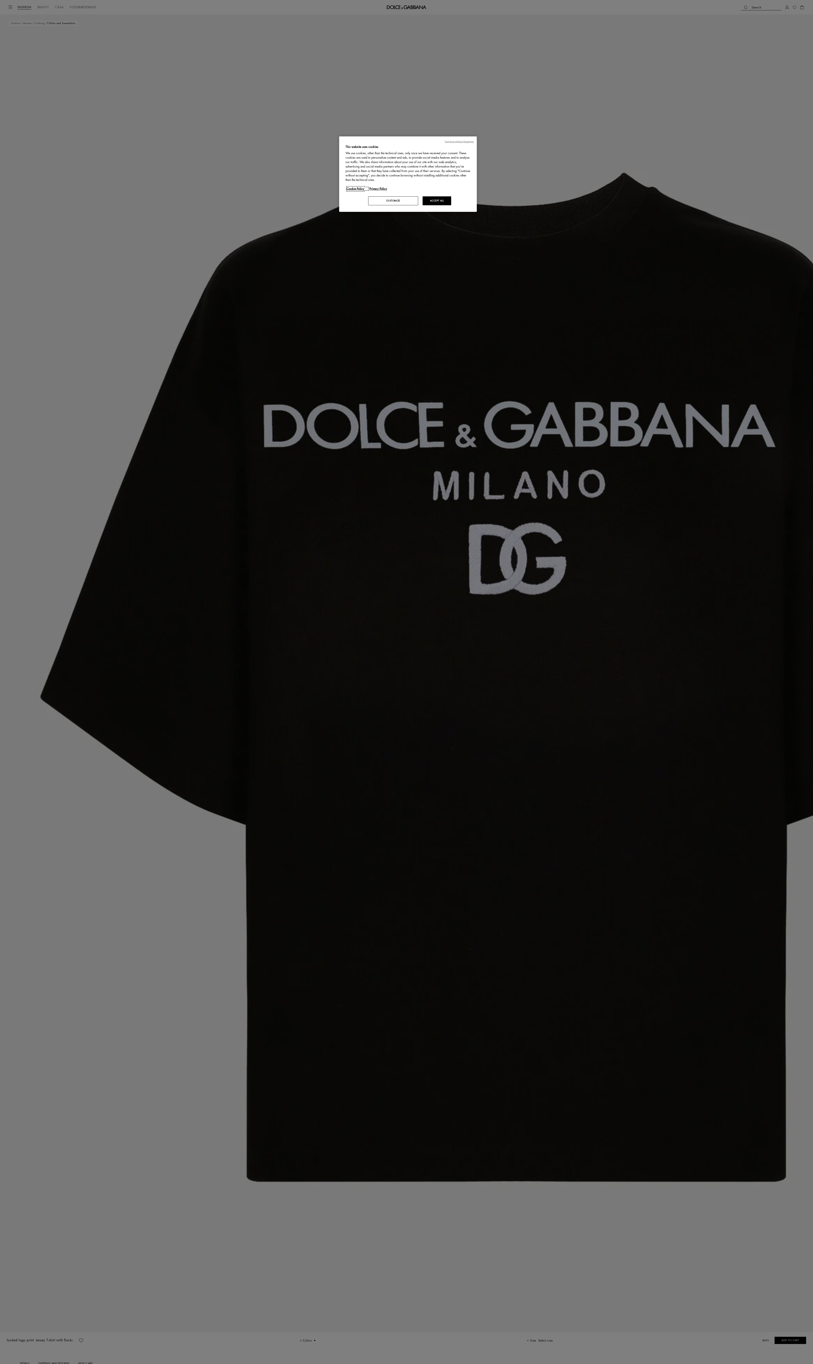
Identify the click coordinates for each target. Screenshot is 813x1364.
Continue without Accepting (459, 141)
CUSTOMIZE (393, 201)
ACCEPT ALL (437, 201)
